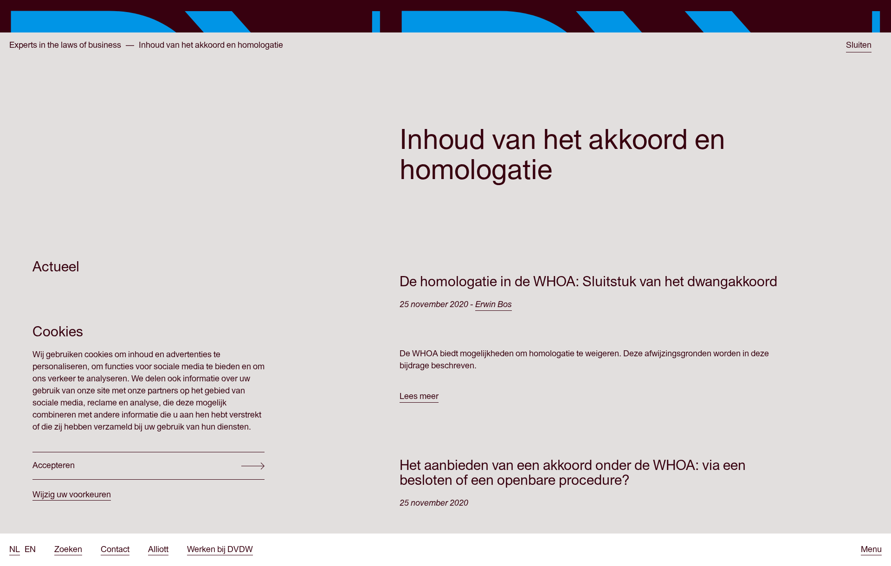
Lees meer (419, 396)
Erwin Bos (493, 304)
